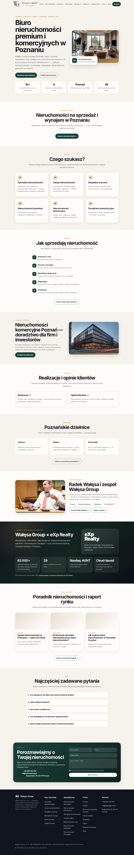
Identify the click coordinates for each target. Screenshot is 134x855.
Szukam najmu (69, 818)
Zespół (85, 806)
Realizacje (86, 819)
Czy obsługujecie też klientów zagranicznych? (49, 717)
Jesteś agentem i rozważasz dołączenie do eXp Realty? (56, 575)
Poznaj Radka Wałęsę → (80, 510)
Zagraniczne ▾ (95, 4)
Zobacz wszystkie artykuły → (67, 658)
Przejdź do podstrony (25, 355)
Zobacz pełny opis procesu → (67, 302)
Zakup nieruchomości (52, 808)
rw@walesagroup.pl (29, 773)
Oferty (41, 4)
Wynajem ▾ (77, 4)
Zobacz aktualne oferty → (67, 136)
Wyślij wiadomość (93, 775)
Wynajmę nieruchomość (72, 814)
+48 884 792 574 (30, 771)
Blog (109, 4)
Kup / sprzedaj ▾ (50, 4)
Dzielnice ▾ (86, 4)
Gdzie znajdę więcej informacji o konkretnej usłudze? (52, 724)
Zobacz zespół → (99, 510)
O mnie (85, 802)
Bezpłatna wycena (50, 812)
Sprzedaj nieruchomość (26, 75)
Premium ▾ (60, 4)
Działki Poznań (49, 823)
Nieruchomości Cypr (71, 822)
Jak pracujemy (88, 816)
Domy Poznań (49, 819)
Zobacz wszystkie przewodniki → (67, 461)
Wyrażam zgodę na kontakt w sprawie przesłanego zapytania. (87, 770)
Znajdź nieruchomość (48, 75)
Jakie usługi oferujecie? (40, 702)
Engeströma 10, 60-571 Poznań (37, 776)
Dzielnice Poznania (89, 827)
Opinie (85, 823)
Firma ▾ (104, 4)
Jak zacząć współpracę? (40, 709)
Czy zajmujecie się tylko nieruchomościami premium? (52, 695)
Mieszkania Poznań (51, 816)
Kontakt (116, 4)
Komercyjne (68, 4)
